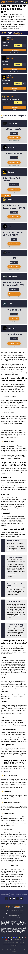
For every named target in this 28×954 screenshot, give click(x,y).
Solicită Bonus (14, 318)
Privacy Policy (10, 949)
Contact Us (23, 949)
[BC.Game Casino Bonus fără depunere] (4, 59)
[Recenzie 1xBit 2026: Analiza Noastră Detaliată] (5, 228)
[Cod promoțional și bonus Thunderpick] (5, 278)
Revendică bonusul (14, 50)
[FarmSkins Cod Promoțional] (5, 330)
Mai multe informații (14, 52)
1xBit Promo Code (6, 944)
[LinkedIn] (10, 898)
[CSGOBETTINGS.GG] (9, 1)
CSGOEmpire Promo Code (9, 942)
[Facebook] (21, 898)
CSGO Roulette (15, 944)
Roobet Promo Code (18, 939)
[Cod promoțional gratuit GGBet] (5, 253)
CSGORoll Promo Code (8, 940)
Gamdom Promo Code (19, 940)
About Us (14, 951)
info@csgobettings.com (14, 915)
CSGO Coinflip (22, 944)
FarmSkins (11, 328)
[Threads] (6, 898)
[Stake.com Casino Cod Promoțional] (5, 305)
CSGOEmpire (10, 37)
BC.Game (9, 57)
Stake (10, 304)
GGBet (10, 253)
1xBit (9, 226)
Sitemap (3, 949)
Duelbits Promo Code (20, 942)
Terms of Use (17, 949)
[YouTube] (14, 898)
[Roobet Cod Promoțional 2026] (4, 97)
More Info (14, 90)
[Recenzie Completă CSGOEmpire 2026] (4, 40)
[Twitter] (17, 898)
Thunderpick (12, 277)
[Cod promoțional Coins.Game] (4, 78)
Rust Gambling (14, 945)
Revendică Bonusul (14, 88)
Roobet (9, 95)
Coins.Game (10, 76)
